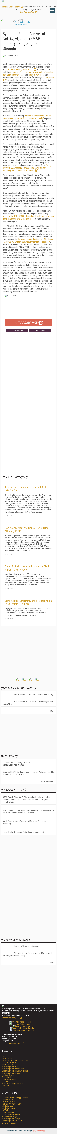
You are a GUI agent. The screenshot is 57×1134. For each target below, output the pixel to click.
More (52, 711)
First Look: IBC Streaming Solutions (16, 762)
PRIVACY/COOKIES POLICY (11, 1043)
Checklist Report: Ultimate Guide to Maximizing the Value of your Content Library (28, 954)
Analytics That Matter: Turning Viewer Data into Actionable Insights (28, 772)
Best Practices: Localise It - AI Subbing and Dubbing (33, 694)
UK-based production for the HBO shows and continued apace (28, 240)
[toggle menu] (52, 10)
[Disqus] (28, 373)
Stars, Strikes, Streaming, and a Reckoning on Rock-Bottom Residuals (28, 602)
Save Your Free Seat (27, 12)
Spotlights (6, 1081)
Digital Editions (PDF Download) (15, 1060)
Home (4, 1056)
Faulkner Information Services (13, 1104)
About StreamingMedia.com (12, 1083)
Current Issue (17, 331)
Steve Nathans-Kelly (22, 22)
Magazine (7, 1058)
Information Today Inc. (10, 1018)
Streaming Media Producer (12, 1121)
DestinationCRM (8, 1100)
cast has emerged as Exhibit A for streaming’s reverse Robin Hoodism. (28, 168)
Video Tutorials (7, 1064)
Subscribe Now (26, 323)
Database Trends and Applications (15, 1097)
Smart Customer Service (11, 1114)
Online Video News (20, 24)
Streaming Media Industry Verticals (15, 1071)
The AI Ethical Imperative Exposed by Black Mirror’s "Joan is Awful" (27, 568)
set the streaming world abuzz (20, 69)
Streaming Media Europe (11, 1119)
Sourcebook (6, 1077)
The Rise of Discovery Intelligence (27, 946)
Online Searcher (8, 1112)
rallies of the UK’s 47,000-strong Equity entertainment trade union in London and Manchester (28, 217)
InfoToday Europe (8, 1108)
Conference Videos (9, 1062)
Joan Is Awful (35, 74)
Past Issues (40, 331)
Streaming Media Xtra (10, 1067)
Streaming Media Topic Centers (13, 1069)
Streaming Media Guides (11, 1073)
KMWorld (5, 1110)
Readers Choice (8, 1075)
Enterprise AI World (9, 1102)
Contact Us (6, 1086)
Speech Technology (9, 1117)
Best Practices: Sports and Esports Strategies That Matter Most (28, 702)
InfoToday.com (7, 1106)
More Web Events (47, 781)
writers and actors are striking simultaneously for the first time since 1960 (27, 117)
